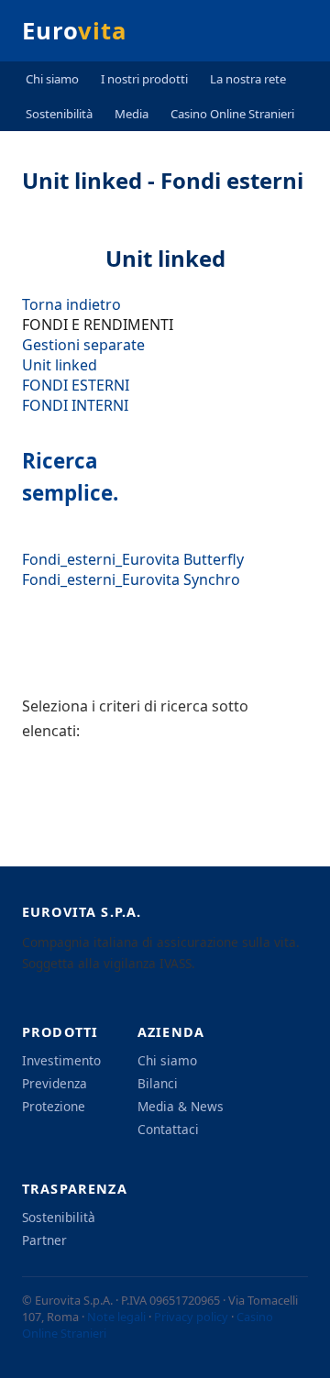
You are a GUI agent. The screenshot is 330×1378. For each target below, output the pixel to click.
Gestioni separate (83, 345)
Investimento (61, 1060)
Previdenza (54, 1083)
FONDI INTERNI (75, 405)
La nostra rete (248, 79)
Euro (74, 31)
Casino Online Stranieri (232, 113)
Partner (44, 1240)
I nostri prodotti (144, 79)
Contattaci (168, 1129)
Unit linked (59, 365)
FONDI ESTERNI (75, 385)
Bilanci (158, 1083)
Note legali (116, 1316)
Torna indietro (71, 304)
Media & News (181, 1106)
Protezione (53, 1106)
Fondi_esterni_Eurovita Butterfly (133, 559)
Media (131, 113)
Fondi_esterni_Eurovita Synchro (131, 579)
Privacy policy (191, 1316)
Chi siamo (52, 79)
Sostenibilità (59, 113)
